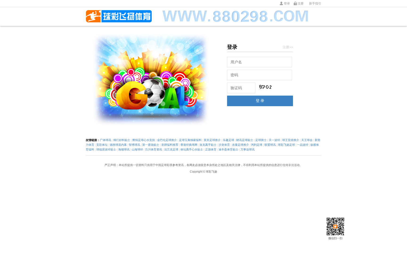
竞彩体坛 (102, 144)
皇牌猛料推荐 (169, 144)
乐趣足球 (228, 140)
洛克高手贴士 (207, 144)
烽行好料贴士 (121, 140)
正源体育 (210, 149)
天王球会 (307, 140)
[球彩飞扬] (119, 16)
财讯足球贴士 (244, 140)
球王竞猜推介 (290, 140)
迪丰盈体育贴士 (228, 149)
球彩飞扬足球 (286, 144)
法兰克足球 (171, 149)
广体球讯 (105, 140)
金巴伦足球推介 (167, 140)
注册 (300, 3)
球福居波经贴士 (106, 149)
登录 (287, 3)
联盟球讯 (270, 144)
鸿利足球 (256, 144)
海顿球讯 (124, 149)
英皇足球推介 (212, 140)
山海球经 (137, 149)
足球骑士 (261, 140)
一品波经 (302, 144)
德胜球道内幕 (118, 144)
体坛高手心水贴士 (191, 149)
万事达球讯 (247, 149)
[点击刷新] (265, 87)
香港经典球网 (188, 144)
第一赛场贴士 (150, 144)
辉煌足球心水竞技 (143, 140)
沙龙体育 (224, 144)
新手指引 (315, 3)
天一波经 (274, 140)
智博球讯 (134, 144)
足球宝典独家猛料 (190, 140)
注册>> (288, 47)
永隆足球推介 (240, 144)
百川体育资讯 (153, 149)
